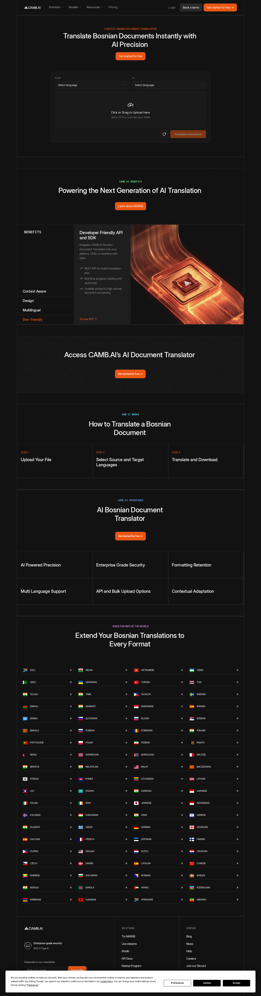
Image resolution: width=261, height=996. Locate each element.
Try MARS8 (128, 936)
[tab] (45, 291)
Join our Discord (196, 966)
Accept (236, 983)
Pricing (112, 7)
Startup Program (131, 966)
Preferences (177, 983)
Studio (125, 951)
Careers (191, 958)
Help (189, 951)
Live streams (129, 944)
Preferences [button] (32, 985)
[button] (56, 7)
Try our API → (88, 319)
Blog (189, 936)
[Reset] (164, 134)
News (189, 944)
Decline (207, 983)
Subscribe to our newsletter (39, 961)
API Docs (127, 958)
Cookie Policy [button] (106, 981)
